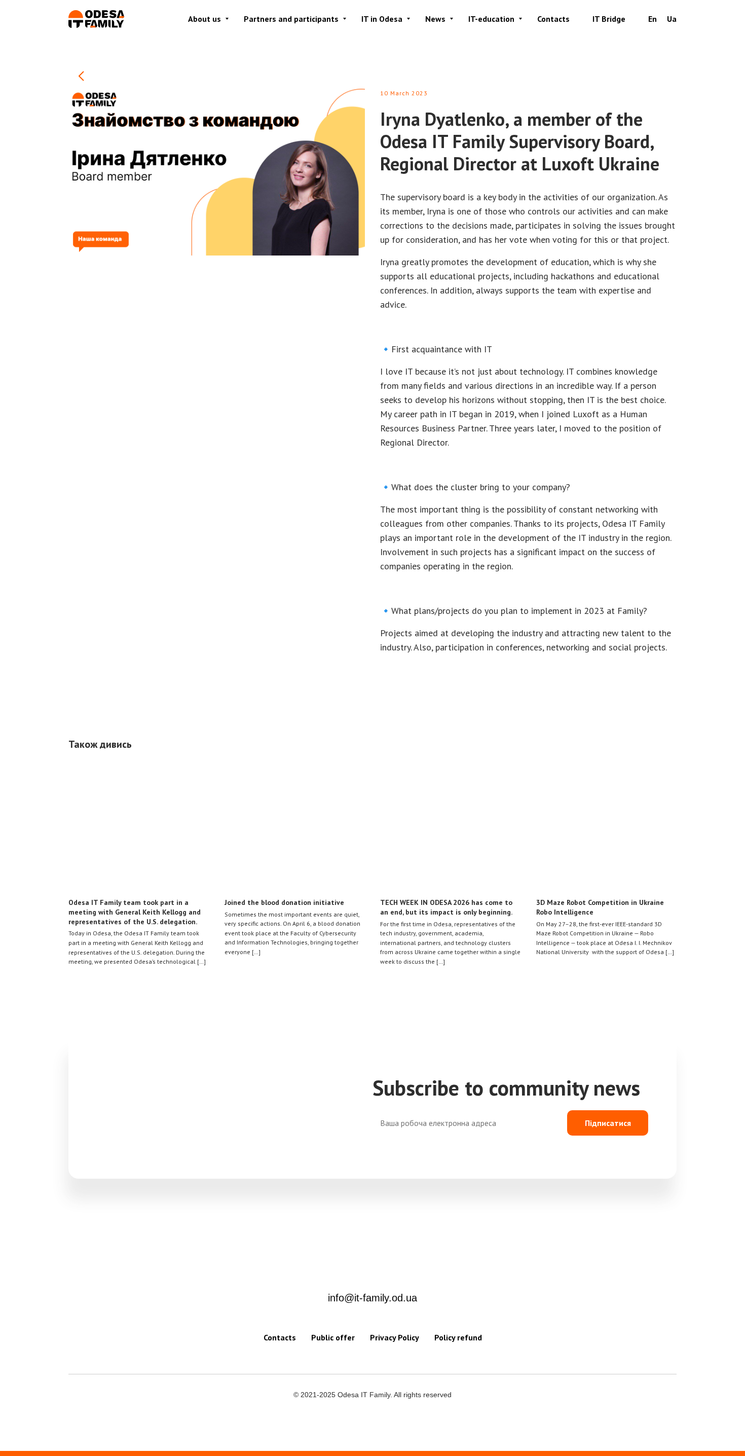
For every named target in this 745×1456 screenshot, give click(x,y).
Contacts (553, 19)
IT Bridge (608, 19)
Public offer (333, 1337)
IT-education (491, 19)
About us (204, 19)
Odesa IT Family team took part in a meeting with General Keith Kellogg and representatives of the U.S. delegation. (134, 912)
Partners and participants (291, 19)
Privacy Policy (394, 1337)
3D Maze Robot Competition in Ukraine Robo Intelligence (600, 907)
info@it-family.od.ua (372, 1297)
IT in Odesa (381, 19)
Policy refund (458, 1337)
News (435, 19)
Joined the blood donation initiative (284, 902)
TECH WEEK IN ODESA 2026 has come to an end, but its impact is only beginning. (446, 907)
